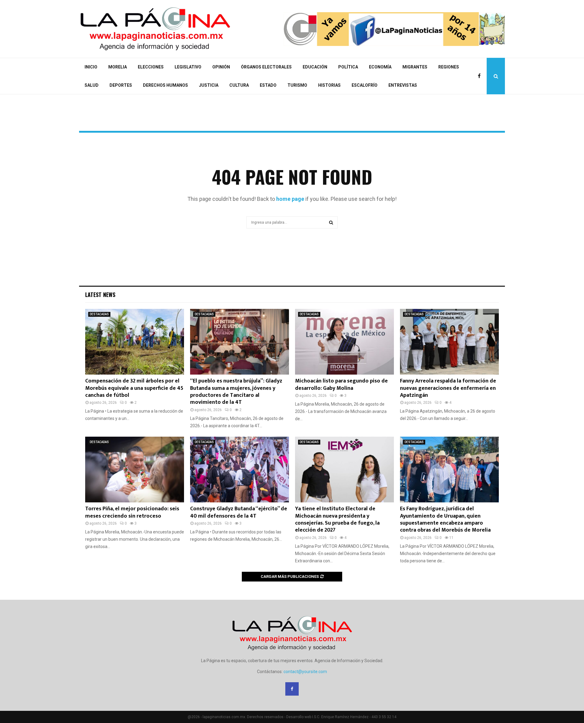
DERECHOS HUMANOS (165, 85)
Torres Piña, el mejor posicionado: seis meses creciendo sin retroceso (132, 512)
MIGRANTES (414, 67)
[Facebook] (481, 76)
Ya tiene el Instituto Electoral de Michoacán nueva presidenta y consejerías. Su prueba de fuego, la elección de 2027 (337, 519)
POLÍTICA (348, 67)
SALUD (92, 85)
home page (290, 199)
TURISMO (297, 85)
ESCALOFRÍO (364, 85)
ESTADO (268, 85)
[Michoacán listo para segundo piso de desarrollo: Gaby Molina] (344, 342)
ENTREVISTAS (402, 85)
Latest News (100, 295)
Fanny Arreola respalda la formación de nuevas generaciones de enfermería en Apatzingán (448, 388)
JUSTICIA (208, 85)
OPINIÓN (221, 67)
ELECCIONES (151, 67)
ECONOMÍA (380, 67)
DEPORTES (120, 85)
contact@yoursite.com (305, 671)
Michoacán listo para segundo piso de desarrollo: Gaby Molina (341, 384)
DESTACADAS (99, 314)
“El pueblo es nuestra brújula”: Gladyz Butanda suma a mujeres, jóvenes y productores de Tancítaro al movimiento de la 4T (236, 391)
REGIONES (448, 67)
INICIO (91, 67)
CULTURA (239, 85)
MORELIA (117, 67)
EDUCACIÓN (315, 67)
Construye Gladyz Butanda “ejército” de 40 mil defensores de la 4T (238, 512)
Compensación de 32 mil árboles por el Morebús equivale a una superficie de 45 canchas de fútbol (134, 388)
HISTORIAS (329, 85)
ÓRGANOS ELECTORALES (266, 67)
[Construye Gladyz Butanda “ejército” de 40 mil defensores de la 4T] (239, 470)
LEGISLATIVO (188, 67)
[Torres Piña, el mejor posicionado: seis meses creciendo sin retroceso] (134, 470)
